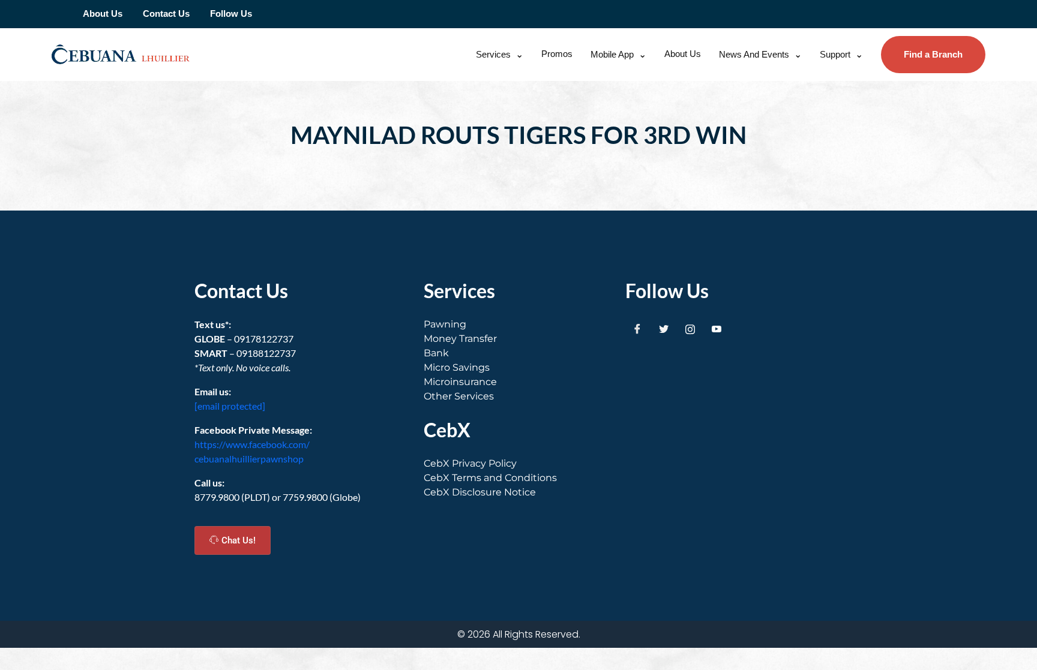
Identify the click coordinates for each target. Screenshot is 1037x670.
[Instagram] (690, 329)
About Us (102, 13)
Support (835, 54)
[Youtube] (717, 329)
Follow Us (231, 13)
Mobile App (612, 54)
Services (493, 54)
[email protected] (229, 405)
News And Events (754, 54)
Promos (557, 54)
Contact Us (166, 13)
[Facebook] (637, 329)
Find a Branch (933, 54)
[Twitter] (664, 329)
